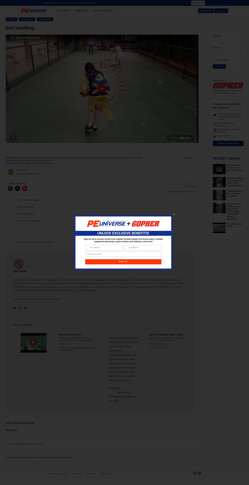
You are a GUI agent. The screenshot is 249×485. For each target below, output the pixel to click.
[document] (124, 242)
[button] (174, 214)
